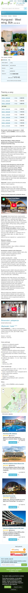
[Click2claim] (18, 554)
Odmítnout (13, 589)
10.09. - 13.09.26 (6, 114)
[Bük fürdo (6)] (7, 53)
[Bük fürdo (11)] (14, 44)
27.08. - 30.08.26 (6, 101)
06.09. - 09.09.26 (6, 112)
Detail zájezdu (12, 442)
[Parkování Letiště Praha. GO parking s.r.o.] (18, 550)
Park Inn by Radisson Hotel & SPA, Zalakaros (14, 528)
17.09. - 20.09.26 (6, 120)
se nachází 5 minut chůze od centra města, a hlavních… (14, 468)
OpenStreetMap (4, 412)
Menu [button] (3, 13)
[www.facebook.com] (26, 1)
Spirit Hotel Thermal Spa (9, 496)
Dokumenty (20, 0)
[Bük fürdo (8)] (14, 49)
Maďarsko (4, 59)
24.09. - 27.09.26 (6, 125)
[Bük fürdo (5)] (14, 53)
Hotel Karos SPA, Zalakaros (10, 433)
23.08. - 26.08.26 (6, 98)
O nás (15, 0)
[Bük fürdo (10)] (21, 44)
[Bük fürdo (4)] (21, 53)
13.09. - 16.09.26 (6, 117)
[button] (14, 398)
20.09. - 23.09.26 (6, 123)
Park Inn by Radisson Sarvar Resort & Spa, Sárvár (14, 463)
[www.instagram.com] (23, 1)
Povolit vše (7, 587)
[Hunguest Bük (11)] (14, 33)
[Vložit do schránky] (18, 442)
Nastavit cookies (18, 587)
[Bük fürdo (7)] (21, 49)
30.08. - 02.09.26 (6, 103)
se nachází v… (14, 500)
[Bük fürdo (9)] (7, 49)
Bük (9, 59)
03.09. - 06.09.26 (6, 109)
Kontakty (11, 0)
